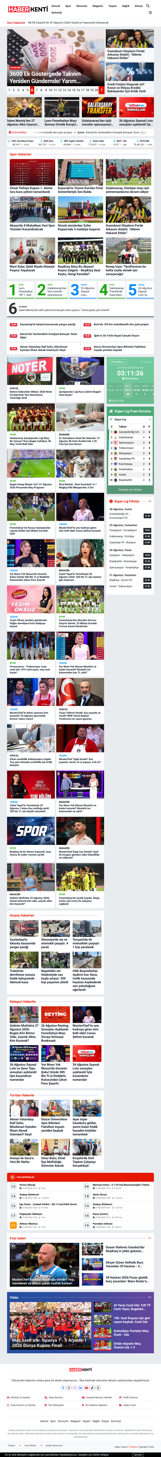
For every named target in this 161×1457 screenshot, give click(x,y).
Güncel (55, 6)
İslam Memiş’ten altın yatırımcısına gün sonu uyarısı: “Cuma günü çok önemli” (64, 310)
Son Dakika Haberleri (96, 1405)
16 (78, 90)
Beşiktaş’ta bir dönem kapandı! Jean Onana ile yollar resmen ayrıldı (30, 853)
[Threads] (98, 1387)
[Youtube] (86, 1387)
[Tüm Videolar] (149, 1297)
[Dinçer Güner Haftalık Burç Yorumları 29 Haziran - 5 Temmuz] (92, 1264)
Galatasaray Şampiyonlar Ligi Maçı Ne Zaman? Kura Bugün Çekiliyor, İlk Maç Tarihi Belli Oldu (30, 441)
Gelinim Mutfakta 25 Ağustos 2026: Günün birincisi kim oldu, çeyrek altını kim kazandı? (31, 900)
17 (82, 90)
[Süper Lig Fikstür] (149, 501)
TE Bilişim (132, 1447)
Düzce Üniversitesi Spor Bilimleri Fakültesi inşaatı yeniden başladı (120, 348)
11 (55, 90)
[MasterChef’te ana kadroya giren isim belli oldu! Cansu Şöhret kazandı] (80, 507)
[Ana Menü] (149, 12)
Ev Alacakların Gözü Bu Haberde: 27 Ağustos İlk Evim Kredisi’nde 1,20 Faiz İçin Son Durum (79, 441)
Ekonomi (81, 6)
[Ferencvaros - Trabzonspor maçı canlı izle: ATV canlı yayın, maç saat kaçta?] (31, 646)
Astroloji (56, 12)
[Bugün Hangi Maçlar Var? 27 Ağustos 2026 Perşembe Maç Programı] (31, 464)
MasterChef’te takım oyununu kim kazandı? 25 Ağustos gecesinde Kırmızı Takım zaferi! (29, 715)
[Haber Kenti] (28, 9)
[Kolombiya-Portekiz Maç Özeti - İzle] (102, 1332)
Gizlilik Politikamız (121, 1454)
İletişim (11, 1445)
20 (96, 90)
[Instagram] (74, 1387)
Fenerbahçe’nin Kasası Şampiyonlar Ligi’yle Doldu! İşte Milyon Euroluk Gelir (30, 530)
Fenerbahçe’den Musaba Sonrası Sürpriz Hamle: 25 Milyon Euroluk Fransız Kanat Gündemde (78, 623)
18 (87, 90)
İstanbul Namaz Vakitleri (99, 1397)
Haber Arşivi (129, 1405)
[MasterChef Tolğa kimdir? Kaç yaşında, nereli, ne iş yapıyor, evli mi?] (80, 738)
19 (92, 90)
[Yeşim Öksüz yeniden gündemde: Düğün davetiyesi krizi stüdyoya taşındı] (31, 599)
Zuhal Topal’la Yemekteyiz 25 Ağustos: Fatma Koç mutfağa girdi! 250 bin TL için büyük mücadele (29, 808)
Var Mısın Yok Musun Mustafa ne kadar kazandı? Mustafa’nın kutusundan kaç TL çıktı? (77, 669)
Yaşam (112, 6)
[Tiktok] (92, 1387)
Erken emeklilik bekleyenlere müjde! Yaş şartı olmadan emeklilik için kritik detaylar (31, 762)
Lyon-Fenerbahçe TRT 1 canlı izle (26, 292)
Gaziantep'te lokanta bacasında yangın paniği (47, 324)
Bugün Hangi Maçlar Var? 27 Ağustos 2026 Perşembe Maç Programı (31, 486)
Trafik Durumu (130, 1397)
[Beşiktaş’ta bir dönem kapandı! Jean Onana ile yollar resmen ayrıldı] (31, 831)
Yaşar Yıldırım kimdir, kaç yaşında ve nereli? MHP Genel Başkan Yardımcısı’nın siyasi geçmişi (80, 715)
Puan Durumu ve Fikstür (23, 1405)
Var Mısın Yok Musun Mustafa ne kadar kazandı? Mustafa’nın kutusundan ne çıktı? (77, 808)
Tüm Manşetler (56, 1405)
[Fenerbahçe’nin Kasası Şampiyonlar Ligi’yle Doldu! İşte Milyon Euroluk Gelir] (31, 507)
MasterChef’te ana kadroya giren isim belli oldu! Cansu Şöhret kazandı (80, 529)
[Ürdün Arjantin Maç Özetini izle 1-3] (102, 1345)
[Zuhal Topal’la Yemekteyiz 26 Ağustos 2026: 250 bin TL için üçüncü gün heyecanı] (80, 553)
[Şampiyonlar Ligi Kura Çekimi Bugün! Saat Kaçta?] (80, 371)
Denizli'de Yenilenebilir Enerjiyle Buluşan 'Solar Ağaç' (56, 132)
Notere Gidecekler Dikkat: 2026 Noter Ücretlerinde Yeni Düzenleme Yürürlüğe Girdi (31, 394)
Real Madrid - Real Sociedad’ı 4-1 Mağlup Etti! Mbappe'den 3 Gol (78, 486)
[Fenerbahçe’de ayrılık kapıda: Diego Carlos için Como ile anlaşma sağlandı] (80, 877)
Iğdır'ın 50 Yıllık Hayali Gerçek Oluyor (122, 132)
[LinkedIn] (80, 1387)
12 (59, 90)
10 (50, 90)
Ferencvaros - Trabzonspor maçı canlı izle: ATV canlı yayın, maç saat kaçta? (30, 669)
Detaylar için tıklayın (130, 489)
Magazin (98, 6)
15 (73, 90)
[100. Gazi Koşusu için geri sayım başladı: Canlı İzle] (102, 1319)
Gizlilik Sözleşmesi (54, 1445)
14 (69, 90)
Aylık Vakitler (118, 400)
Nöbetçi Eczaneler (20, 1397)
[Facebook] (63, 1387)
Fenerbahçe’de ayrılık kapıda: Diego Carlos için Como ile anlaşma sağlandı (79, 900)
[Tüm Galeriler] (149, 1238)
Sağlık (126, 6)
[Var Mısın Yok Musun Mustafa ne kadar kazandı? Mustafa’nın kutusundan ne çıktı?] (80, 785)
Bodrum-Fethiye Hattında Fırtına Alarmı (55, 22)
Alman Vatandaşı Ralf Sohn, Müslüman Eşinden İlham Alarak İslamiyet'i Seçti (43, 348)
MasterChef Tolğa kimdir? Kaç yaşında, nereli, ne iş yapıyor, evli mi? (80, 761)
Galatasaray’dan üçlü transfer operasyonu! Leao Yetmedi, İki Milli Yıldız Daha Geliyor (57, 292)
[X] (69, 1387)
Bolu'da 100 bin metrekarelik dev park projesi (121, 324)
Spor (68, 6)
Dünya (139, 6)
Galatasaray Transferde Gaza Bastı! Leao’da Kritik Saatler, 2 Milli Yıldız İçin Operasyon (116, 292)
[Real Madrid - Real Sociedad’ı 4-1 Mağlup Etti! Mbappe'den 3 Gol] (80, 464)
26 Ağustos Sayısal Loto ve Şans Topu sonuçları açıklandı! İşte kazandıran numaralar (145, 292)
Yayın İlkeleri (30, 1445)
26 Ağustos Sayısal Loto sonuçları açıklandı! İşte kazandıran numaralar (88, 292)
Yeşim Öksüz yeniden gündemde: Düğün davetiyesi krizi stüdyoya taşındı (28, 623)
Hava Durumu (56, 1397)
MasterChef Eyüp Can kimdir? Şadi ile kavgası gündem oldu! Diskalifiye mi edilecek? (79, 854)
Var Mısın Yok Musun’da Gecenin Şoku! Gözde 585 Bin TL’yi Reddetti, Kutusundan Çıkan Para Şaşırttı (30, 576)
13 (64, 90)
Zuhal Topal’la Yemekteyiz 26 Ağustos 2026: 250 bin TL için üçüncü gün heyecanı (80, 576)
